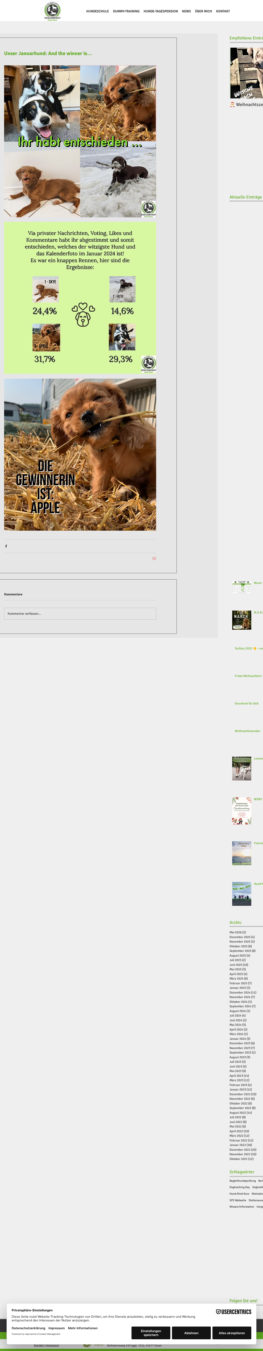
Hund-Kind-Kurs (239, 1193)
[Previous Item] (236, 73)
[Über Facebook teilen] (6, 546)
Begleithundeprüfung (243, 1181)
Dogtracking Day (240, 1187)
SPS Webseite (238, 1200)
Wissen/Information (242, 1206)
